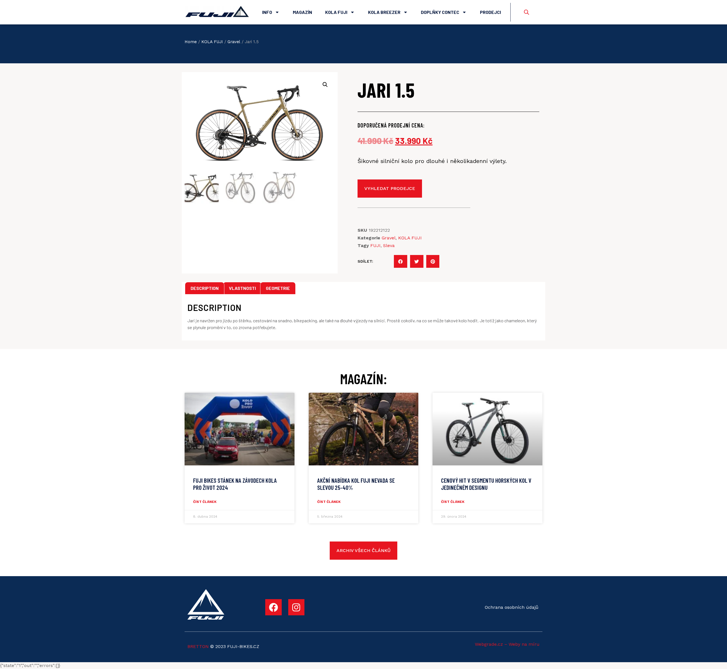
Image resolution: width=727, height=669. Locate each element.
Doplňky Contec (440, 12)
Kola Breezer (384, 12)
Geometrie (278, 288)
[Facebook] (273, 607)
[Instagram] (296, 607)
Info (267, 12)
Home (191, 41)
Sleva (389, 245)
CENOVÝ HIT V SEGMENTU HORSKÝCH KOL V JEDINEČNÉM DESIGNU (486, 484)
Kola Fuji (336, 12)
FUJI (375, 245)
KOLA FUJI (212, 41)
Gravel (233, 41)
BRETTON (198, 646)
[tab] (204, 288)
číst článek (204, 502)
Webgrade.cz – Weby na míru (507, 644)
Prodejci (490, 12)
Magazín (302, 12)
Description (205, 288)
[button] (400, 261)
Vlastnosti (242, 288)
